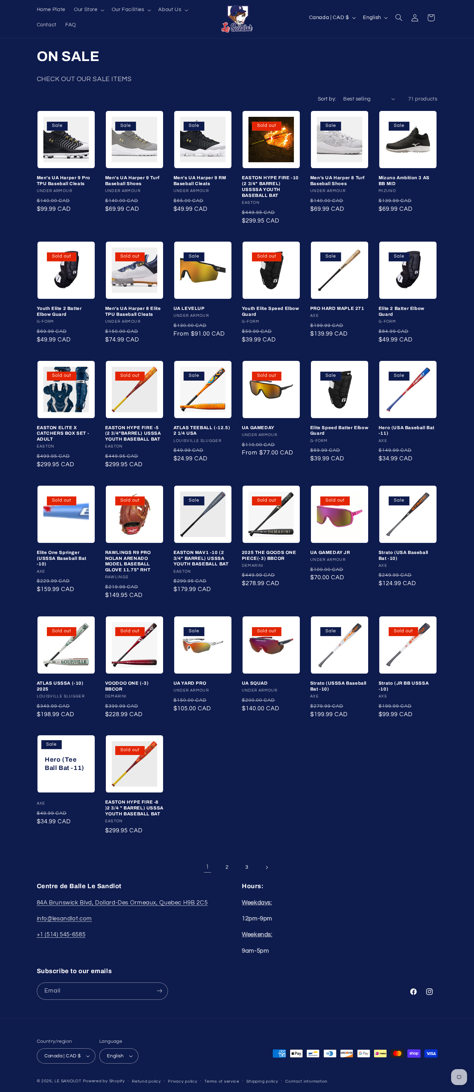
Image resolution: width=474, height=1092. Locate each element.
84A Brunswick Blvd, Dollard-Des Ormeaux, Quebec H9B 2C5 (122, 902)
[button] (88, 10)
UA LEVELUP (189, 308)
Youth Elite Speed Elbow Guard (270, 311)
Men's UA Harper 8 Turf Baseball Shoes (337, 180)
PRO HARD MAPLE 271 (337, 308)
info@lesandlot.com (64, 919)
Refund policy (146, 1081)
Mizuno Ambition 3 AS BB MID (404, 180)
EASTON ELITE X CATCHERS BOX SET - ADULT (63, 433)
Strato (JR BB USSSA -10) (404, 686)
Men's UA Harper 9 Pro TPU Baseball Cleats (64, 180)
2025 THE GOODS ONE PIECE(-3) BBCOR (269, 555)
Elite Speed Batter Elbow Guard (339, 430)
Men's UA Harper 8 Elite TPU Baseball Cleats (133, 311)
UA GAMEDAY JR (330, 552)
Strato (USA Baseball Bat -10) (403, 555)
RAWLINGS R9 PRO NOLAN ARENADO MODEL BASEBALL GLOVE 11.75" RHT (128, 561)
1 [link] (207, 867)
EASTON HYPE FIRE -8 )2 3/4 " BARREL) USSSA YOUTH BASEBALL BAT (134, 808)
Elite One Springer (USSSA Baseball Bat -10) (61, 558)
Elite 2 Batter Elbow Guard (401, 311)
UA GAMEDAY (258, 427)
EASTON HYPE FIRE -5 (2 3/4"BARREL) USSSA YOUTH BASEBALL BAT (133, 433)
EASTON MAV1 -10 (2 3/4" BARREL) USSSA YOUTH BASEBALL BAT (201, 558)
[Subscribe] (159, 990)
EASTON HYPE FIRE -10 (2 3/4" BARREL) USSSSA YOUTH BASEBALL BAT (270, 186)
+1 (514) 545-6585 (61, 934)
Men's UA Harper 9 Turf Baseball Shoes (132, 180)
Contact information (306, 1081)
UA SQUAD (255, 683)
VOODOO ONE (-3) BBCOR (127, 686)
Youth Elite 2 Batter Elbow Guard (59, 311)
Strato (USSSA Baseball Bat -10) (338, 686)
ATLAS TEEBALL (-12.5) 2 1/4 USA (201, 430)
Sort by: (327, 99)
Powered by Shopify (104, 1081)
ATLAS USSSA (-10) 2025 (60, 686)
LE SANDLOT (67, 1081)
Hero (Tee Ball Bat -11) (64, 763)
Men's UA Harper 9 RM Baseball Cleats (199, 180)
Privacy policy (182, 1081)
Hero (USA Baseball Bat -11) (406, 430)
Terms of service (221, 1081)
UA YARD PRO (189, 683)
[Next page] (266, 867)
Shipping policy (262, 1081)
